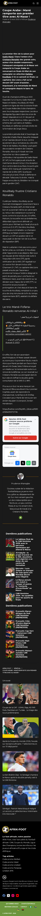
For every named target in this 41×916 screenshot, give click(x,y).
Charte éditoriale (28, 904)
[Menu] (38, 3)
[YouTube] (17, 895)
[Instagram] (12, 895)
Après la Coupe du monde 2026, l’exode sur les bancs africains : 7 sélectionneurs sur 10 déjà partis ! (20, 744)
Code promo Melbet (11, 859)
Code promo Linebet (12, 865)
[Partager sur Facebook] (17, 463)
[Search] (33, 3)
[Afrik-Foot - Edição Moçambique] (18, 909)
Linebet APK (8, 871)
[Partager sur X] (23, 463)
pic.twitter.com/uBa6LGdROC (18, 334)
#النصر (16, 328)
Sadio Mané (8, 57)
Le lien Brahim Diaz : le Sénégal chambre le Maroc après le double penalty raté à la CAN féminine (20, 777)
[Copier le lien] (34, 463)
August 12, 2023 (13, 342)
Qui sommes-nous (12, 904)
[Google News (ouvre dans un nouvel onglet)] (12, 454)
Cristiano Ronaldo (11, 60)
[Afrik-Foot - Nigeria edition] (30, 907)
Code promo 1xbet (11, 862)
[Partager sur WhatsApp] (28, 463)
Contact (24, 907)
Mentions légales (11, 907)
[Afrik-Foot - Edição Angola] (23, 909)
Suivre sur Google (20, 438)
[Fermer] (35, 419)
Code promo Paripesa (12, 868)
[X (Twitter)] (8, 895)
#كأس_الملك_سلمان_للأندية (16, 331)
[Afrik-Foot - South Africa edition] (35, 907)
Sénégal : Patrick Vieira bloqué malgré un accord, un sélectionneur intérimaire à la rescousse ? (20, 811)
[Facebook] (4, 895)
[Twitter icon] (20, 517)
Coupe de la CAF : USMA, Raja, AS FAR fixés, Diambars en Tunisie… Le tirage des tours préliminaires (20, 710)
